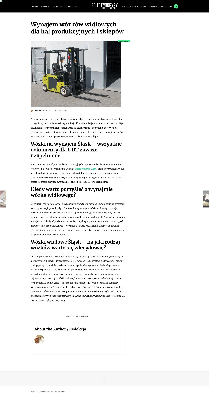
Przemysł (45, 6)
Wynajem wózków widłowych (78, 316)
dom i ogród (73, 6)
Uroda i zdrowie (130, 6)
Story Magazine (59, 392)
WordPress (44, 392)
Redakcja (47, 111)
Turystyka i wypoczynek (160, 6)
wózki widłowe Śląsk (85, 168)
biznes (35, 6)
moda (143, 6)
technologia (58, 6)
